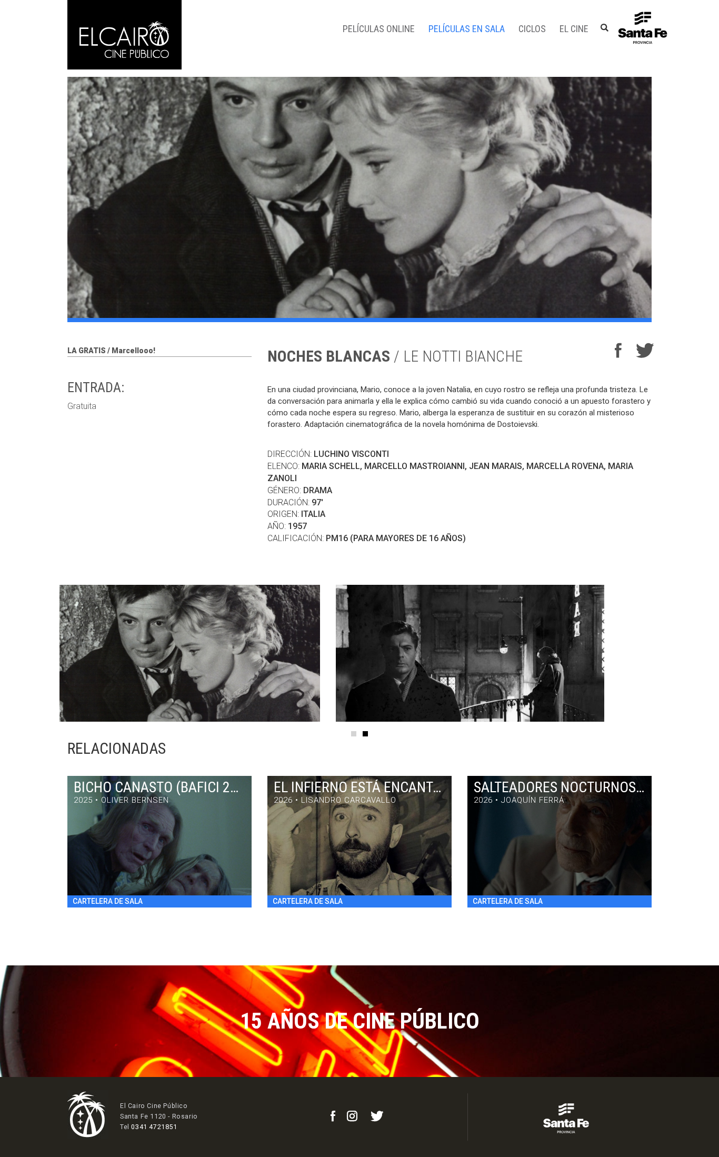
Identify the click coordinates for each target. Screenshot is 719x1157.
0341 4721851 (154, 1127)
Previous (43, 653)
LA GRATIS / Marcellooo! (111, 350)
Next (675, 653)
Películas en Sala (466, 28)
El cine (574, 28)
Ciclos (532, 28)
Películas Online (379, 28)
